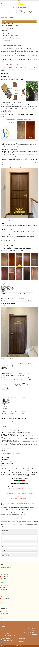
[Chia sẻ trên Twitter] (18, 518)
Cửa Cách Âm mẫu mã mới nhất (20, 500)
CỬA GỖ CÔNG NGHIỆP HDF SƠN (6, 567)
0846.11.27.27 (13, 64)
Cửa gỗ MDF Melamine (4, 572)
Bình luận (3, 533)
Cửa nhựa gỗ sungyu (4, 589)
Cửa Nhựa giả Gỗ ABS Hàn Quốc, (22, 474)
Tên (2, 541)
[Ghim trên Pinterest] (22, 518)
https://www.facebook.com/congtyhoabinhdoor (21, 486)
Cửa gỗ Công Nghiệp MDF (6, 67)
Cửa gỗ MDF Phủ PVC (4, 576)
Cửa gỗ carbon (3, 580)
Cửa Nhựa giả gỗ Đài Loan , (10, 474)
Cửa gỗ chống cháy (4, 611)
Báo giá (14, 7)
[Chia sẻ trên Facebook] (17, 518)
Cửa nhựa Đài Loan (4, 587)
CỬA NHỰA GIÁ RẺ (4, 594)
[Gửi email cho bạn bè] (20, 518)
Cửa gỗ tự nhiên (3, 578)
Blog (19, 10)
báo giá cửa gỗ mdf (19, 521)
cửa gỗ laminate (24, 521)
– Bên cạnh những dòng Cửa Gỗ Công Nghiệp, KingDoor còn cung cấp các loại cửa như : (17, 472)
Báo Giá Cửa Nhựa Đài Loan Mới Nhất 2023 (23, 488)
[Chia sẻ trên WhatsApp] (15, 518)
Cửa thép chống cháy (4, 613)
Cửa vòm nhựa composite (5, 598)
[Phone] (1, 637)
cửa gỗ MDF (28, 521)
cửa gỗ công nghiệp (10, 51)
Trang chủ (11, 7)
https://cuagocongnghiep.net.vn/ (21, 483)
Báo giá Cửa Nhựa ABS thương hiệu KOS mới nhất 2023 (23, 493)
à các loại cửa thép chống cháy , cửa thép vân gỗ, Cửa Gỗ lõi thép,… (18, 475)
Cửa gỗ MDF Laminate (4, 574)
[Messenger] (1, 643)
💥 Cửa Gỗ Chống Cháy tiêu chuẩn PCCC (19, 496)
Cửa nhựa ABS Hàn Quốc (5, 585)
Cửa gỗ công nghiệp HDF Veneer (6, 569)
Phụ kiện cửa (3, 618)
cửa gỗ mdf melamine (32, 521)
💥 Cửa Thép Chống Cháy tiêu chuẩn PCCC (19, 498)
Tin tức (21, 10)
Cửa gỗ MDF (4, 143)
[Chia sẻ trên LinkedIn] (24, 518)
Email (3, 546)
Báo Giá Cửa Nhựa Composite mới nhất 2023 (23, 491)
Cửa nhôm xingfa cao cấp (5, 604)
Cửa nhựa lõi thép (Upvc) (5, 591)
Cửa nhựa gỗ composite (5, 596)
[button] (1, 4)
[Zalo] (1, 640)
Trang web (3, 550)
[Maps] (1, 645)
